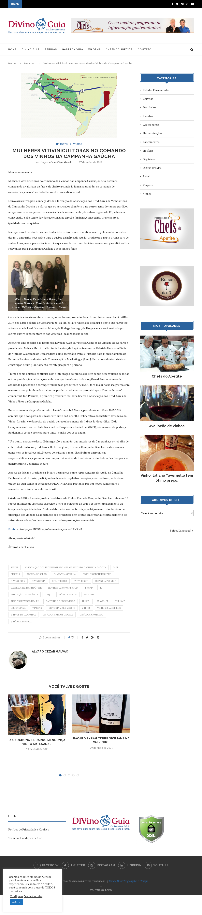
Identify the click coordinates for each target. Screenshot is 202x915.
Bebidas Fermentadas (156, 90)
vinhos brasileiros (109, 608)
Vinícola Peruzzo (22, 621)
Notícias (29, 63)
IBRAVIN (88, 587)
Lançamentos (151, 142)
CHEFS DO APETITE (119, 49)
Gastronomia (151, 125)
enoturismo (81, 581)
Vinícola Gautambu (91, 614)
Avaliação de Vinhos (166, 426)
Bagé (115, 567)
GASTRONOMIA (72, 49)
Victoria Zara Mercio (62, 608)
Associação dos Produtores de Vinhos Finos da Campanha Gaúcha (65, 567)
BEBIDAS (51, 49)
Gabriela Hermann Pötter (26, 587)
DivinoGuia (38, 581)
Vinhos (77, 144)
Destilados (149, 107)
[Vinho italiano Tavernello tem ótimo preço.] (167, 436)
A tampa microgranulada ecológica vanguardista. (52, 4)
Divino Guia (18, 581)
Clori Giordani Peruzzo (96, 574)
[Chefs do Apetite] (167, 337)
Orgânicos (149, 159)
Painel (147, 176)
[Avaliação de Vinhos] (167, 387)
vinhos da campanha (23, 614)
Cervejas (148, 99)
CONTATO (145, 49)
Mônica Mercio (68, 594)
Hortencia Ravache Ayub (63, 587)
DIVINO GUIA (30, 49)
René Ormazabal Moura (25, 601)
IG (101, 587)
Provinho (89, 594)
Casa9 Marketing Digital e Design (128, 881)
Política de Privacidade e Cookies (28, 829)
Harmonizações (152, 133)
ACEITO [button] (16, 902)
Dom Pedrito (59, 581)
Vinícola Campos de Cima (58, 614)
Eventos (148, 116)
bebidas (15, 574)
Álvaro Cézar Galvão (60, 162)
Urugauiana (18, 608)
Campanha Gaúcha (64, 574)
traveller (102, 601)
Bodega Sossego (37, 574)
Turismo (120, 601)
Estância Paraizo (105, 581)
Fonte (12, 529)
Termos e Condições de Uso (25, 838)
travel (86, 601)
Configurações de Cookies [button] (26, 896)
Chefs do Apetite (167, 376)
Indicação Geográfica (24, 594)
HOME (12, 49)
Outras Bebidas (152, 168)
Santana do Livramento (60, 601)
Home (12, 63)
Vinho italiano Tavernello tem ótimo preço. (167, 477)
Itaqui (48, 594)
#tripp (14, 567)
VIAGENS (94, 49)
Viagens (37, 608)
